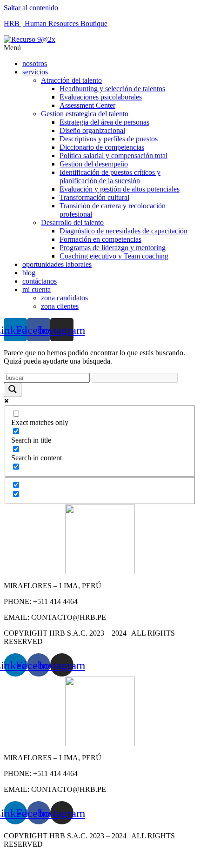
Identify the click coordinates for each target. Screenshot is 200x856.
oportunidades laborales (57, 264)
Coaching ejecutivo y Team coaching (114, 256)
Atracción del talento (71, 80)
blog (28, 273)
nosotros (34, 63)
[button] (100, 48)
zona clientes (60, 306)
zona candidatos (64, 298)
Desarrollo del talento (72, 222)
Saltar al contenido (31, 8)
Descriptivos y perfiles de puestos (109, 139)
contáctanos (39, 281)
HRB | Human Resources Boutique (55, 23)
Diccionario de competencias (102, 147)
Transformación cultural (94, 197)
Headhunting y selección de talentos (112, 89)
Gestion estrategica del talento (84, 114)
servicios (35, 72)
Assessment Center (87, 105)
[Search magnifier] (12, 390)
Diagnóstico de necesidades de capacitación (123, 231)
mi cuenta (36, 289)
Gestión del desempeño (94, 164)
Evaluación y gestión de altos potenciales (120, 189)
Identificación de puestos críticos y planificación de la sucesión (110, 176)
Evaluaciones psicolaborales (101, 97)
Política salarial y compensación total (113, 155)
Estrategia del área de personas (104, 122)
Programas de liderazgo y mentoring (113, 248)
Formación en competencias (100, 239)
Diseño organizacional (92, 130)
